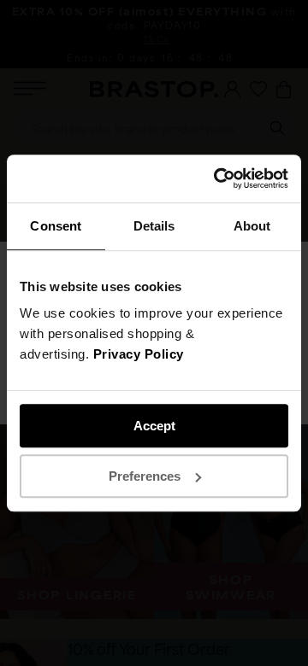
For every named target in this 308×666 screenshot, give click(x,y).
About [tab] (252, 226)
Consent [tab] (55, 226)
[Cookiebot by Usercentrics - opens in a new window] (217, 178)
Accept (154, 425)
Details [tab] (154, 226)
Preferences (145, 476)
